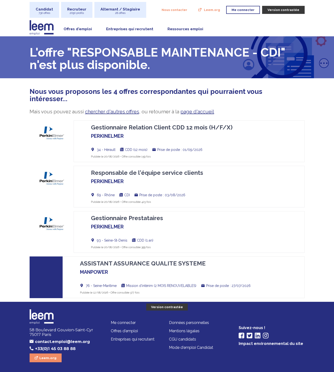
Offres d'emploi (78, 29)
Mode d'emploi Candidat (191, 347)
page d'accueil (197, 112)
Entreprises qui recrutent (129, 29)
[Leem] (63, 317)
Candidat (44, 11)
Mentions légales (184, 331)
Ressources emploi (185, 29)
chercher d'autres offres (112, 112)
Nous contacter (174, 10)
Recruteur (76, 11)
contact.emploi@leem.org (62, 341)
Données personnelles (189, 322)
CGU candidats (182, 339)
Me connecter (123, 322)
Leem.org (212, 10)
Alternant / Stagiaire (120, 11)
